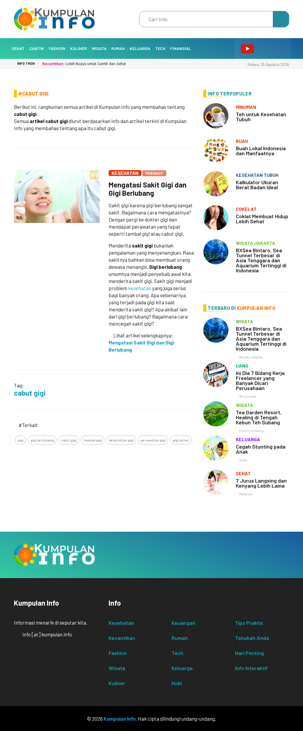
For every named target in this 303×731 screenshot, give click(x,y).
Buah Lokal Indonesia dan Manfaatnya (261, 150)
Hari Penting (249, 653)
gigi (20, 440)
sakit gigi (68, 440)
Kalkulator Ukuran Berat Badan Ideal (257, 184)
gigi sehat (181, 440)
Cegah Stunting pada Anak (261, 449)
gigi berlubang (42, 440)
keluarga (248, 439)
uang (242, 365)
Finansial (180, 48)
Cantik (36, 48)
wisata (244, 321)
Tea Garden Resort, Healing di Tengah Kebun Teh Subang (259, 417)
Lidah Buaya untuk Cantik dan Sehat (84, 64)
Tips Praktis (249, 623)
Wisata (99, 48)
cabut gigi (30, 393)
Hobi (177, 683)
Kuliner (78, 48)
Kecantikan (122, 638)
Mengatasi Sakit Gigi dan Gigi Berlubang (147, 188)
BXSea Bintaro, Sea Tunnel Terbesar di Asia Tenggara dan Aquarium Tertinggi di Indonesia (261, 260)
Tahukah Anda (252, 638)
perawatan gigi (153, 440)
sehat (243, 473)
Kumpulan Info (120, 719)
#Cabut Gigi (33, 93)
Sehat (18, 48)
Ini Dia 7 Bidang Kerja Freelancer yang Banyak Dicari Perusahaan (260, 380)
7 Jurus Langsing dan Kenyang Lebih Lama (261, 483)
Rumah (118, 48)
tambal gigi (92, 440)
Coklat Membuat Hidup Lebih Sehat (262, 218)
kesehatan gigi (121, 440)
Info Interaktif (251, 668)
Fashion (57, 48)
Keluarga (140, 48)
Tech (160, 48)
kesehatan (139, 288)
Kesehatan (125, 173)
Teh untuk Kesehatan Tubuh (261, 116)
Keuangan (183, 623)
